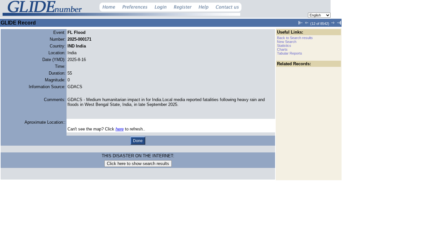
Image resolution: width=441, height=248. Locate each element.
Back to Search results (295, 38)
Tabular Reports (289, 53)
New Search (286, 42)
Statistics (284, 45)
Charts (282, 49)
